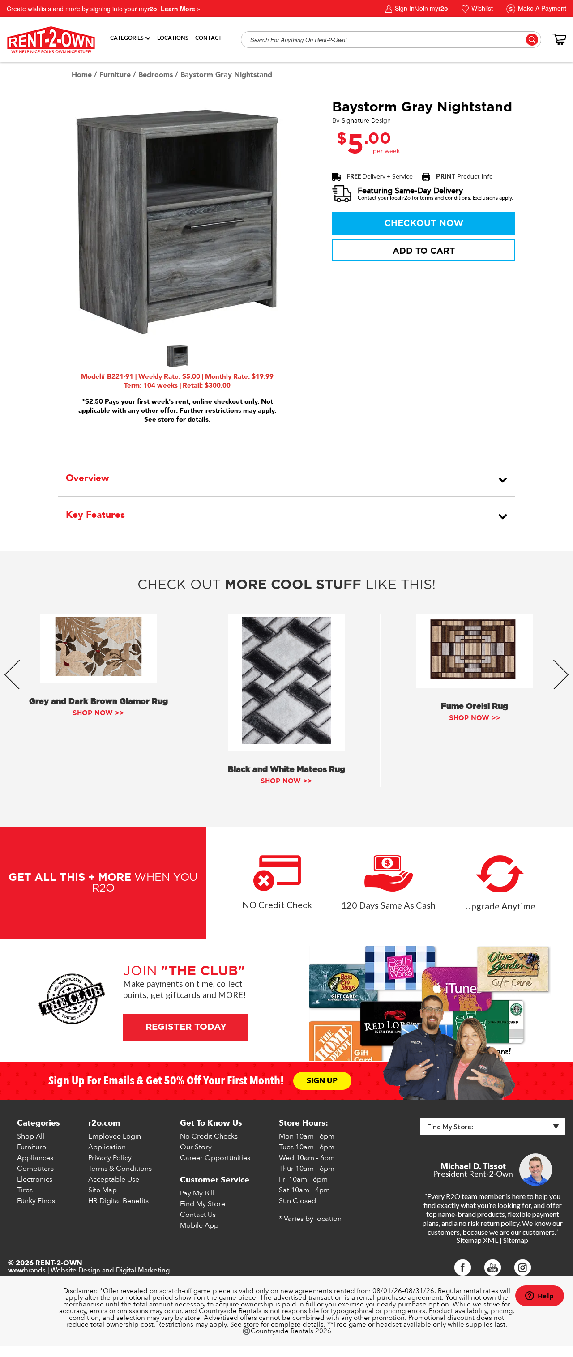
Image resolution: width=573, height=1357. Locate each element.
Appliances (35, 1158)
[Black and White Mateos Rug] (286, 682)
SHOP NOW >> (98, 713)
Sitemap (515, 1240)
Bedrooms (155, 74)
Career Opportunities (215, 1158)
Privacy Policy (110, 1158)
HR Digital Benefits (118, 1201)
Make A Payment (541, 8)
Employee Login (114, 1136)
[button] (177, 355)
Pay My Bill (197, 1193)
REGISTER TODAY (185, 1027)
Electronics (34, 1179)
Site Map (102, 1190)
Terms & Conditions (120, 1169)
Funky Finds (36, 1201)
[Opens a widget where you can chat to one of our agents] (539, 1296)
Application (107, 1147)
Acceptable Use (113, 1179)
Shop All (30, 1136)
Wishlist (481, 8)
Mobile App (199, 1225)
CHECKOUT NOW (423, 223)
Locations (172, 38)
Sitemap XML (477, 1240)
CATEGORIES (127, 38)
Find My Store (202, 1204)
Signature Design (366, 121)
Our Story (196, 1147)
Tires (25, 1190)
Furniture (115, 74)
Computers (35, 1169)
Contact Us (198, 1215)
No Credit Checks (209, 1136)
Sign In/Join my (420, 8)
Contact (208, 38)
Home (82, 74)
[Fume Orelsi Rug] (474, 651)
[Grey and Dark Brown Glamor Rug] (98, 648)
